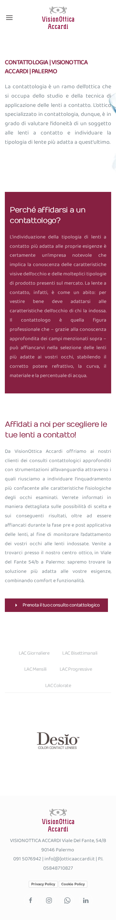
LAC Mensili (35, 669)
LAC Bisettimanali (79, 653)
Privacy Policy (43, 884)
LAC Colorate (58, 686)
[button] (9, 17)
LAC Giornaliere (34, 653)
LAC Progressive (76, 669)
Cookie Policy (73, 884)
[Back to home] (58, 17)
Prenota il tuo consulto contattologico (61, 605)
